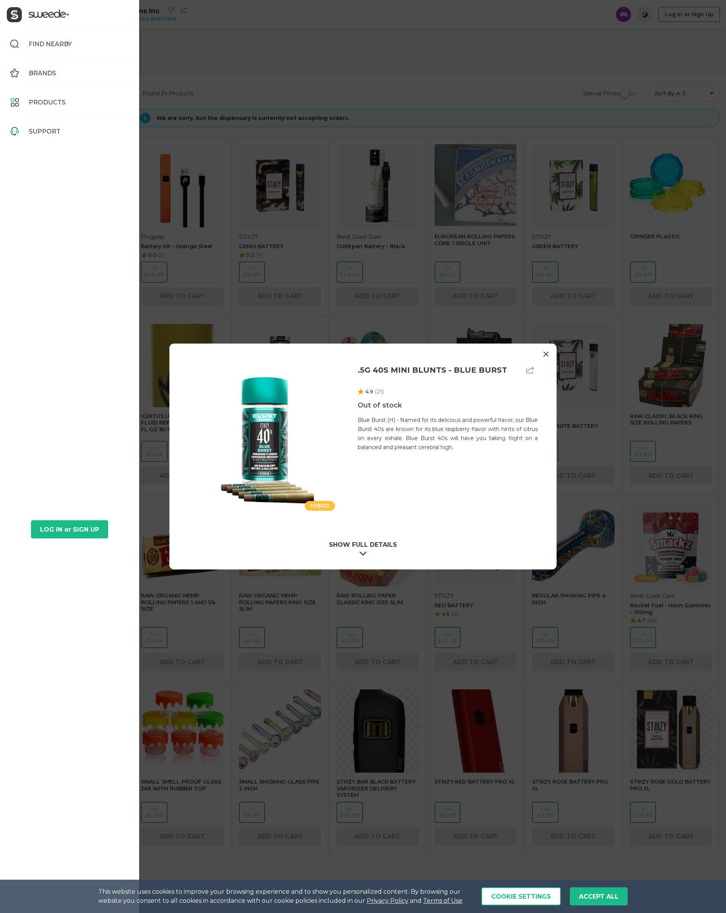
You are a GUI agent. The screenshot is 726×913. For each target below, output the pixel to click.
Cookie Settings (521, 896)
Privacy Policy (387, 900)
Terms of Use (442, 900)
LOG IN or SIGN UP (69, 529)
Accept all (599, 896)
